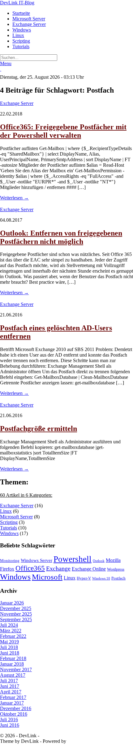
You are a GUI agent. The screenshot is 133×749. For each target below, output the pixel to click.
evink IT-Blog (17, 2)
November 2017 (16, 669)
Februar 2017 (13, 697)
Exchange (58, 568)
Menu (5, 63)
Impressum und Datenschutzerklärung (77, 735)
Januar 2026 (12, 602)
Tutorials (20, 46)
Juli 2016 (9, 719)
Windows (21, 29)
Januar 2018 (12, 664)
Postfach (118, 578)
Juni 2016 (9, 725)
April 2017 (10, 691)
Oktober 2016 (13, 714)
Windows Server (36, 560)
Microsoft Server (28, 18)
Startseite (21, 13)
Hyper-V (84, 578)
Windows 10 (101, 578)
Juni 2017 (9, 686)
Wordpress (115, 569)
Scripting (21, 41)
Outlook (99, 561)
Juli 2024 (9, 625)
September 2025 (16, 619)
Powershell (73, 559)
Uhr (79, 77)
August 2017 (12, 675)
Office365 (30, 568)
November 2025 (16, 614)
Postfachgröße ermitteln (38, 429)
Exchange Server (29, 24)
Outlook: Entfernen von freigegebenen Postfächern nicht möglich (61, 237)
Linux (18, 35)
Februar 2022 (13, 636)
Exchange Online (89, 569)
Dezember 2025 (15, 608)
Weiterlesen (14, 197)
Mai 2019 (9, 641)
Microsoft (47, 577)
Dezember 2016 (15, 708)
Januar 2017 (12, 702)
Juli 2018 (9, 647)
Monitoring (9, 560)
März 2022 (10, 630)
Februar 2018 (13, 658)
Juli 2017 (9, 680)
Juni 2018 (9, 652)
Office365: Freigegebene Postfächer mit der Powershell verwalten (63, 131)
